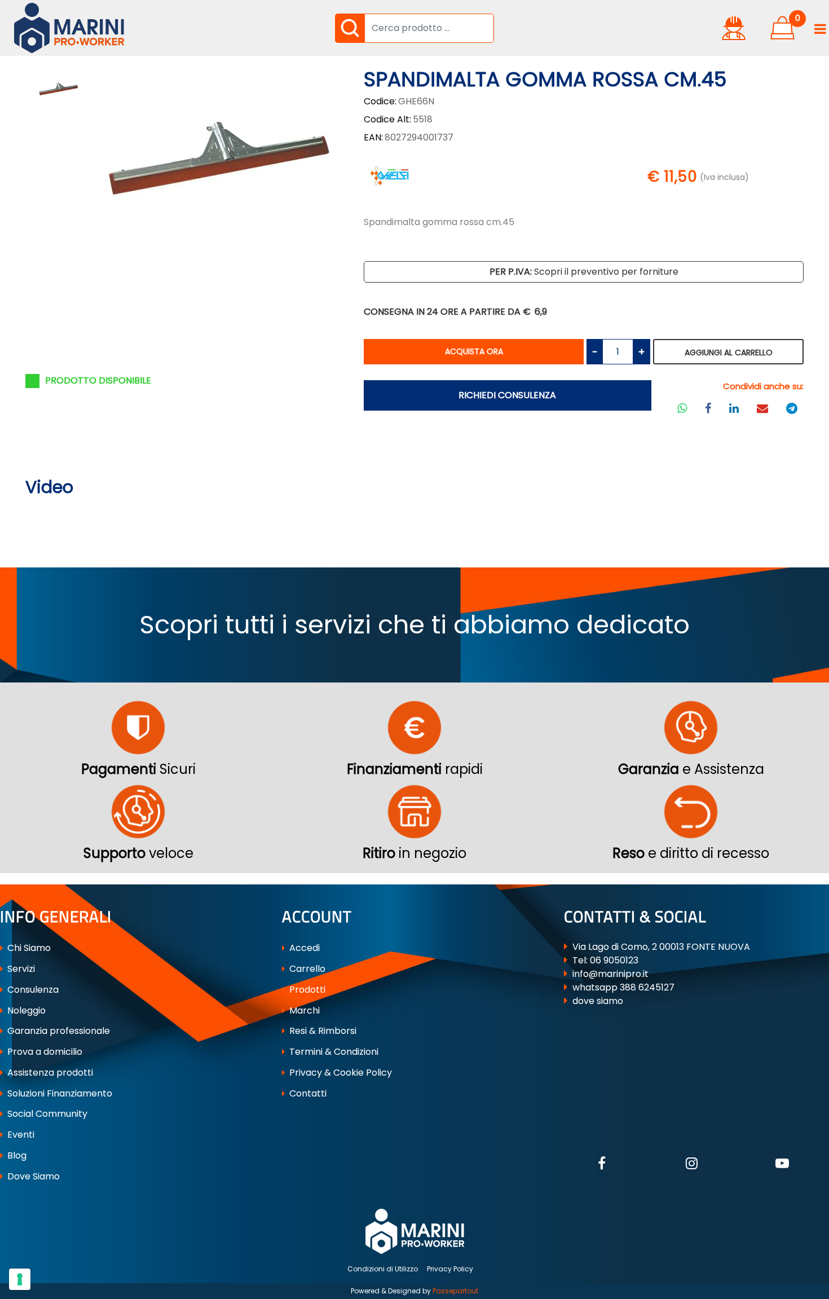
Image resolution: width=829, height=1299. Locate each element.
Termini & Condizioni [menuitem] (332, 1051)
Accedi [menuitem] (303, 947)
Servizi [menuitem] (20, 968)
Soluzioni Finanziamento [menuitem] (58, 1093)
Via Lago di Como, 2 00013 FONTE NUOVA (661, 946)
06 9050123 (614, 960)
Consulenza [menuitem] (32, 989)
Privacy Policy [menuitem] (450, 1269)
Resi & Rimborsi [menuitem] (321, 1030)
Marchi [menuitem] (303, 1010)
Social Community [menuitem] (46, 1113)
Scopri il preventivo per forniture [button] (584, 271)
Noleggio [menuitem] (25, 1010)
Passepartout (455, 1291)
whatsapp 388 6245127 (623, 987)
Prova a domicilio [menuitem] (43, 1051)
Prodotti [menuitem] (306, 989)
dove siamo (597, 1000)
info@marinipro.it (610, 973)
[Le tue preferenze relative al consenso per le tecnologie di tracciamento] (19, 1279)
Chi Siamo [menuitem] (28, 947)
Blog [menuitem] (16, 1155)
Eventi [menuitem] (19, 1134)
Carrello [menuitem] (306, 968)
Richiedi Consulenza (507, 395)
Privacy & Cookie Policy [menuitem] (339, 1072)
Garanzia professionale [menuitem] (57, 1030)
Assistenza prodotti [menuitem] (49, 1072)
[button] (349, 28)
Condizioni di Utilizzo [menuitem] (382, 1269)
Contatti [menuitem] (307, 1093)
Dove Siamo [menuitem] (32, 1176)
